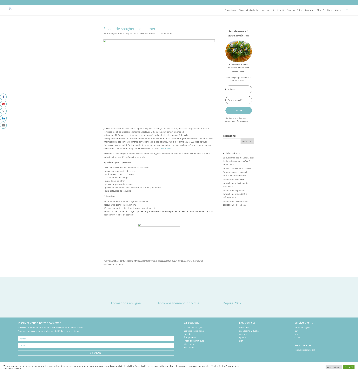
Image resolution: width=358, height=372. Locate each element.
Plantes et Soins (294, 10)
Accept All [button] (349, 367)
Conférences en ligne (194, 331)
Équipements (190, 337)
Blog (319, 10)
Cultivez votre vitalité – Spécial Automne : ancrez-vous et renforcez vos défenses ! (237, 172)
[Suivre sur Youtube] (17, 2)
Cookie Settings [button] (333, 367)
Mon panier (189, 347)
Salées (152, 33)
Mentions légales (302, 327)
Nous (329, 10)
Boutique (309, 10)
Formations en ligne (193, 327)
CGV (296, 331)
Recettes (277, 10)
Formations (230, 10)
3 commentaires (164, 33)
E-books (187, 334)
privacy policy (231, 121)
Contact (339, 10)
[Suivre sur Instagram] (11, 2)
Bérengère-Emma (115, 33)
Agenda (265, 10)
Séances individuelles (249, 10)
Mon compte (190, 344)
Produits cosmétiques (194, 340)
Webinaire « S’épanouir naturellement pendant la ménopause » (235, 194)
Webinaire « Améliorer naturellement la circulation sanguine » (236, 183)
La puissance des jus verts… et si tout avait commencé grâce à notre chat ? (238, 161)
